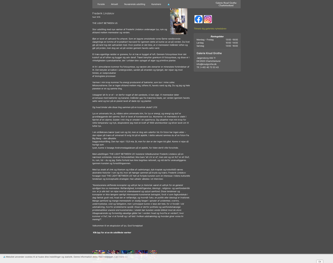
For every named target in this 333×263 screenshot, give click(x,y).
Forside (101, 4)
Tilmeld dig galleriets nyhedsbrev (210, 28)
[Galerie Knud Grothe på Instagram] (208, 19)
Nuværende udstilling (134, 4)
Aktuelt (114, 4)
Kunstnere (156, 4)
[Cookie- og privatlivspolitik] (168, 4)
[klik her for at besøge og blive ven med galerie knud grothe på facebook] (198, 19)
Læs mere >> (121, 256)
